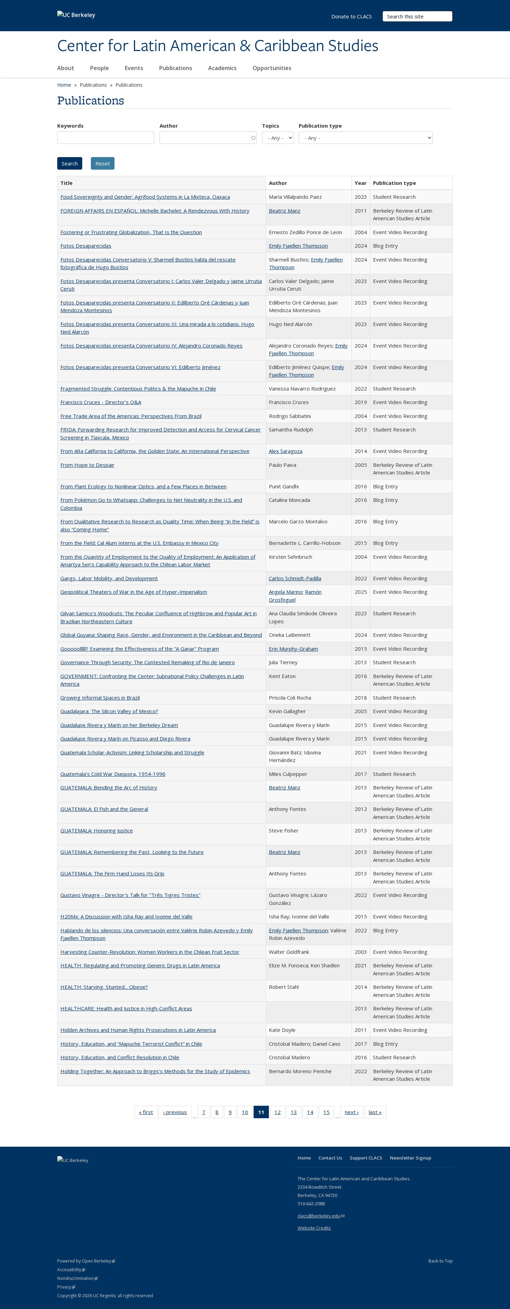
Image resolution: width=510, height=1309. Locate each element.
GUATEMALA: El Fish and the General (104, 808)
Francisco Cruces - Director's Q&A (100, 402)
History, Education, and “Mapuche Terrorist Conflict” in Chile (131, 1043)
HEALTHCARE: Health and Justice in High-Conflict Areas (126, 1008)
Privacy (66, 1287)
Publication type (320, 125)
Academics (223, 68)
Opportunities (273, 68)
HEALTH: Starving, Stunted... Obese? (104, 986)
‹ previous (177, 1114)
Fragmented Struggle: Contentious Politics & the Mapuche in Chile (138, 388)
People (100, 68)
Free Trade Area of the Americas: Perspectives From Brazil (131, 415)
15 (328, 1114)
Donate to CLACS (351, 16)
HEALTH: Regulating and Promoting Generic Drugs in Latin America (140, 965)
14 (312, 1114)
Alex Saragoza (286, 450)
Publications (176, 68)
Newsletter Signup (410, 1158)
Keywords (70, 125)
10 (247, 1114)
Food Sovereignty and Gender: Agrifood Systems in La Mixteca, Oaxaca (145, 196)
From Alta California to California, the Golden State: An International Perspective (154, 450)
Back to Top (440, 1261)
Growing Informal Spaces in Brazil (100, 697)
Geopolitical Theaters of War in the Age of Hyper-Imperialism (133, 591)
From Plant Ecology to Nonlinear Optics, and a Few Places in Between (143, 486)
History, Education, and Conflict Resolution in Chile (119, 1057)
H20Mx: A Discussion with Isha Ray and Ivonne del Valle (126, 916)
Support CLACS (366, 1158)
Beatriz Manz (284, 210)
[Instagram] (104, 1172)
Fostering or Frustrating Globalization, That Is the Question (131, 232)
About (66, 68)
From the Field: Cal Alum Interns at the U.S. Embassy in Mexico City (139, 542)
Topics (270, 125)
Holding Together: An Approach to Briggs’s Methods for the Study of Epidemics (155, 1071)
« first (148, 1114)
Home (64, 85)
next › (354, 1114)
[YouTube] (90, 1172)
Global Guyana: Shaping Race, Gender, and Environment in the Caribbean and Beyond (161, 634)
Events (135, 68)
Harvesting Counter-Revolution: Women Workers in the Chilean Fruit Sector (149, 951)
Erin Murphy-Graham (293, 648)
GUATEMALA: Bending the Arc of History (108, 787)
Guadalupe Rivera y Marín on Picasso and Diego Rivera (125, 738)
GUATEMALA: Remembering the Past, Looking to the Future (132, 851)
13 (296, 1114)
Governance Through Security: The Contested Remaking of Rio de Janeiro (147, 662)
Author (169, 125)
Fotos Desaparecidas (85, 245)
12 (279, 1114)
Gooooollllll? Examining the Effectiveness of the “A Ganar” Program (139, 648)
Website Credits (314, 1228)
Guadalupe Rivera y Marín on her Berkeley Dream (119, 724)
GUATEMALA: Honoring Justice (96, 830)
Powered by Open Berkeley (86, 1261)
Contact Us (330, 1158)
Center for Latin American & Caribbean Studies (218, 46)
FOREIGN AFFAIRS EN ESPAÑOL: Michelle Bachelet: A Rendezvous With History (154, 210)
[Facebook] (63, 1172)
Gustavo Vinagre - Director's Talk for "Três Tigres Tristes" (130, 894)
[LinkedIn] (77, 1172)
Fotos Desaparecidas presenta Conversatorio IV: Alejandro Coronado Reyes (151, 345)
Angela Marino (286, 591)
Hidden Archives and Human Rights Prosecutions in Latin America (138, 1029)
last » (377, 1114)
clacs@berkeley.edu (321, 1216)
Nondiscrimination (77, 1278)
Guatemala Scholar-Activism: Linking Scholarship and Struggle (132, 752)
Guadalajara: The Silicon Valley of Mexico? (109, 711)
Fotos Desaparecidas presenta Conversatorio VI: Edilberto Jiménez (140, 366)
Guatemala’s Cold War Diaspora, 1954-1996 (112, 773)
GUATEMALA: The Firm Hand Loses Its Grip (112, 873)
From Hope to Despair (87, 464)
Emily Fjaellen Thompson (298, 245)
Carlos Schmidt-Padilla (295, 578)
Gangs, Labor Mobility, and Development (109, 578)
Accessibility (71, 1270)
